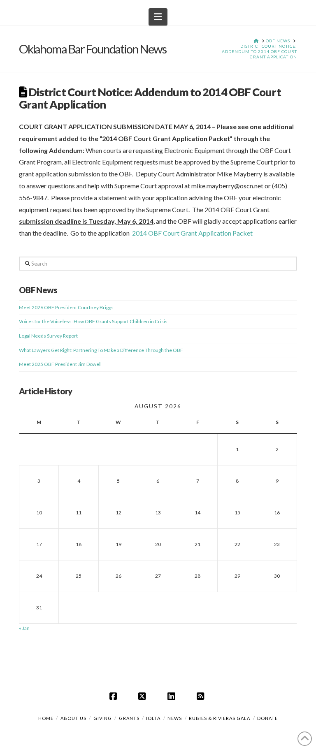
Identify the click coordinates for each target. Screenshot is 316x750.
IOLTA (153, 718)
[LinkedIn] (172, 696)
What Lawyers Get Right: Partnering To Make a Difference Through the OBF (101, 350)
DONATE (267, 718)
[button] (158, 16)
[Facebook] (114, 696)
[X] (143, 696)
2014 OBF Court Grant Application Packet (192, 233)
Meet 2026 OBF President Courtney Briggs (66, 307)
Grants (129, 718)
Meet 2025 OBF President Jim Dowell (60, 364)
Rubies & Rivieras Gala (219, 718)
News (174, 718)
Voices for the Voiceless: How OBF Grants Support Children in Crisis (93, 321)
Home (45, 718)
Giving (102, 718)
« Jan (24, 628)
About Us (73, 718)
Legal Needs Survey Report (48, 336)
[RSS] (202, 696)
